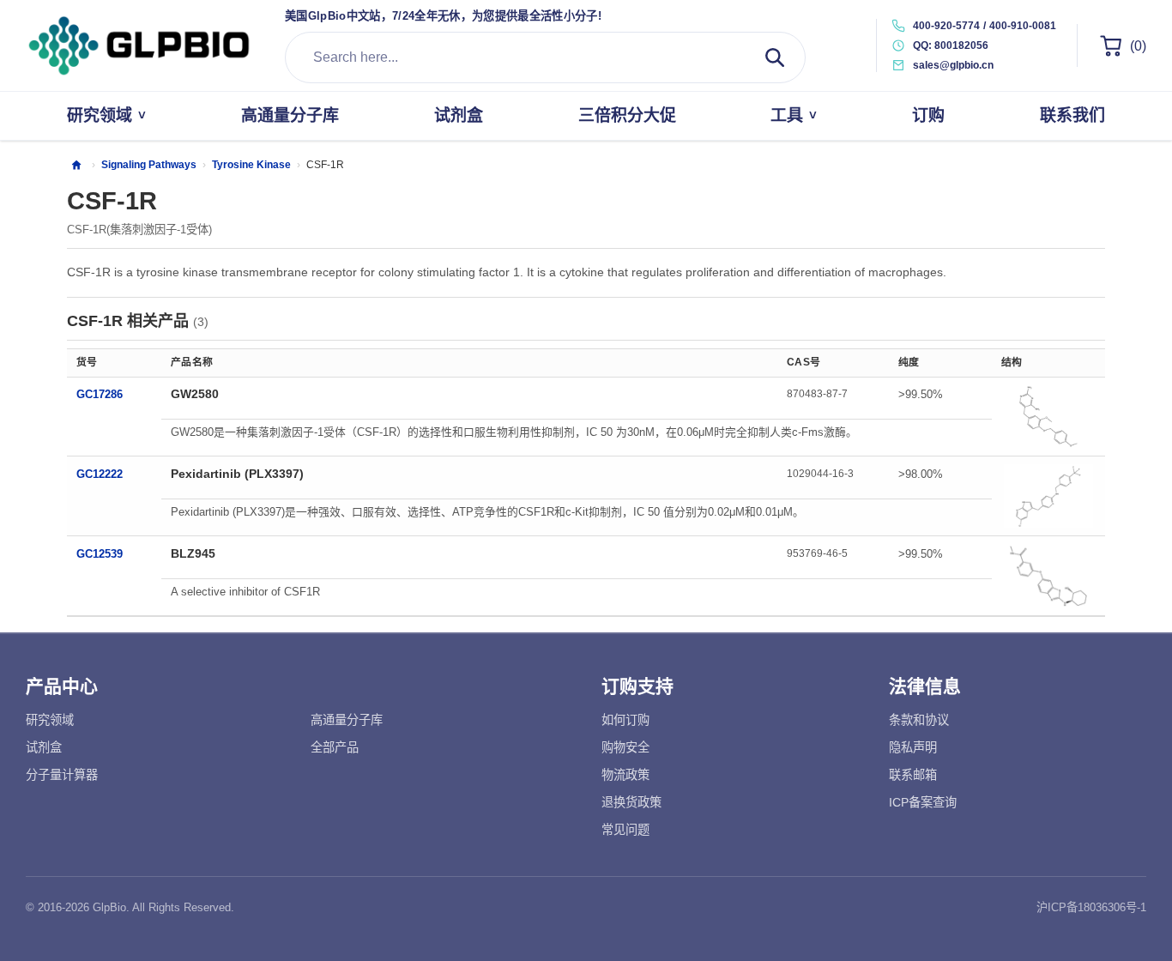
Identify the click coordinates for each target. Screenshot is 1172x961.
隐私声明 (913, 747)
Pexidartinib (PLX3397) (237, 473)
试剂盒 (44, 747)
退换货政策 (631, 802)
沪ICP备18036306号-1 (1091, 907)
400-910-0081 (1022, 26)
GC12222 (99, 474)
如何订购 (625, 720)
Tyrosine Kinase (251, 165)
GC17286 (99, 394)
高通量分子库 (347, 720)
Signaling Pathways (148, 165)
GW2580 (195, 394)
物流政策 (625, 775)
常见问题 (625, 830)
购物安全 (625, 747)
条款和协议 (919, 720)
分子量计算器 (62, 775)
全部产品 (335, 747)
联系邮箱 (913, 775)
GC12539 (99, 553)
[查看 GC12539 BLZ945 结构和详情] (1048, 575)
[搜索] (775, 57)
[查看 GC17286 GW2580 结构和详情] (1048, 417)
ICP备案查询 (923, 802)
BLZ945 (193, 553)
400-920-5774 (946, 26)
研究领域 (50, 720)
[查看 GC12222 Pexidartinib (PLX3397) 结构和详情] (1048, 496)
